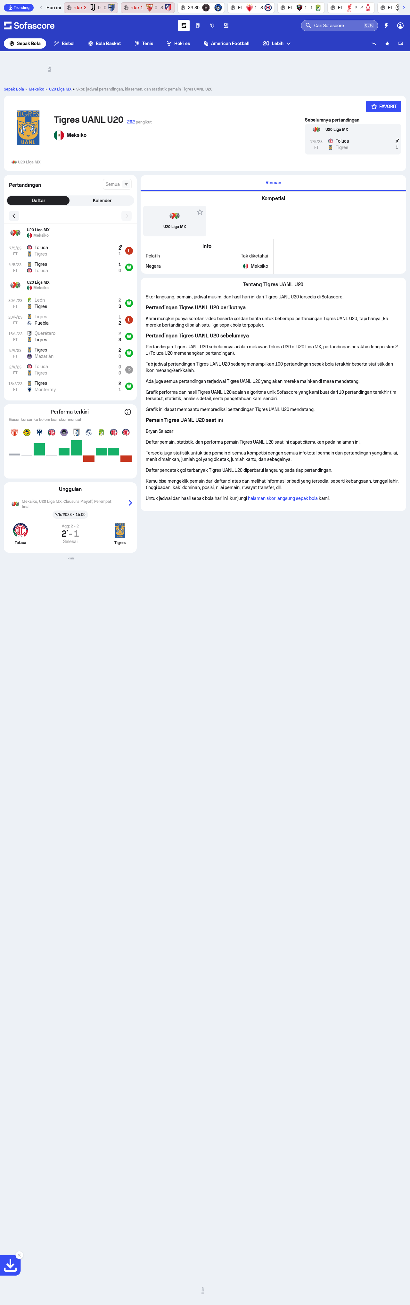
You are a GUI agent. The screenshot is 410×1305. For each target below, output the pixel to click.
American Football (230, 43)
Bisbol (68, 43)
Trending (21, 7)
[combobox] (117, 184)
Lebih (273, 43)
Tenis (147, 43)
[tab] (273, 183)
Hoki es (182, 43)
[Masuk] (400, 25)
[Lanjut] (403, 8)
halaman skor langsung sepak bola (283, 498)
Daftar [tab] (38, 200)
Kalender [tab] (102, 200)
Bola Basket (108, 43)
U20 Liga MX (60, 89)
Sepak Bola (29, 43)
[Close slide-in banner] (19, 1255)
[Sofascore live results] (29, 25)
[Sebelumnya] (41, 8)
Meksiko (36, 89)
